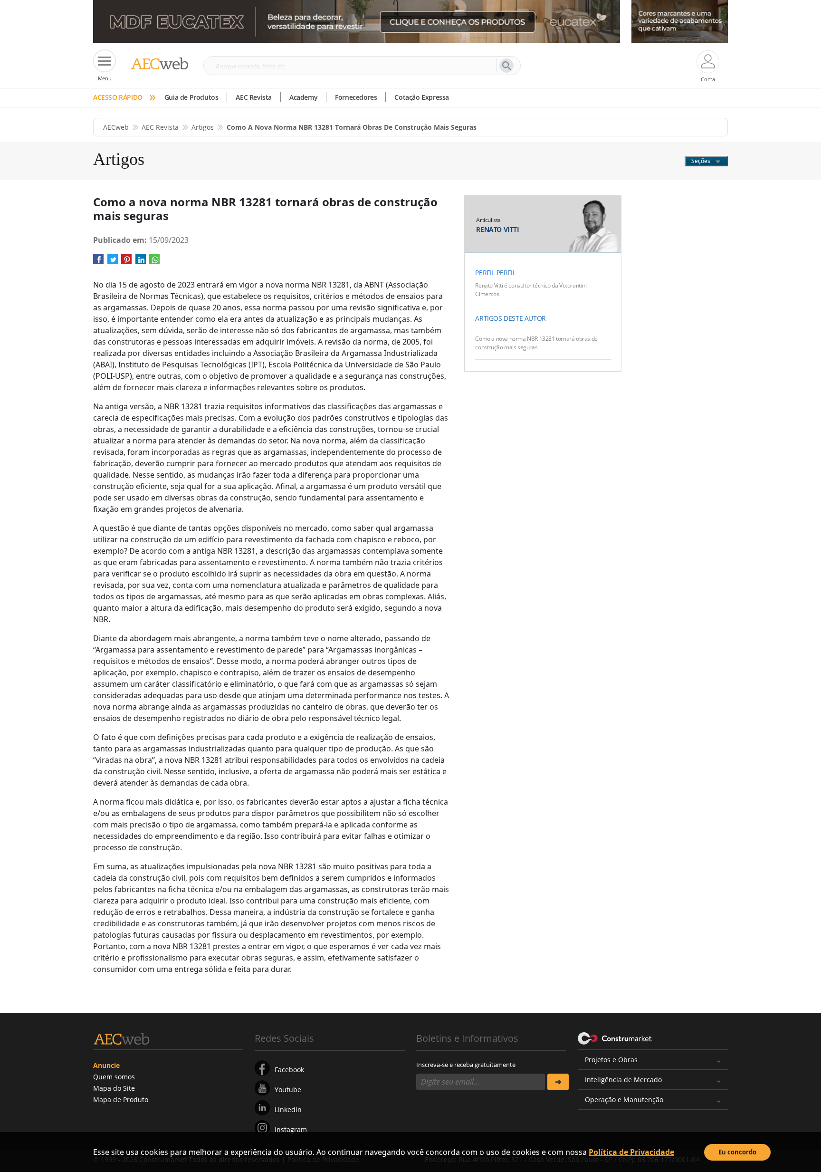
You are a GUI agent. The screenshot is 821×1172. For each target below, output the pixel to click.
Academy (303, 97)
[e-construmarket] (615, 1037)
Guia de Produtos (191, 97)
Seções (701, 161)
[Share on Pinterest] (126, 262)
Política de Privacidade (631, 1152)
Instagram (291, 1129)
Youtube (288, 1089)
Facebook (289, 1069)
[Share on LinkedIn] (140, 262)
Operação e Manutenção (624, 1099)
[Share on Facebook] (98, 262)
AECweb (116, 127)
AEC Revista (254, 97)
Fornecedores (356, 97)
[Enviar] (558, 1082)
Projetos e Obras (611, 1059)
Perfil (485, 272)
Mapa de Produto (120, 1099)
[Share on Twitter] (112, 262)
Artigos (202, 127)
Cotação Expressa (421, 97)
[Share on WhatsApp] (154, 262)
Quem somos (114, 1076)
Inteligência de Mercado (623, 1079)
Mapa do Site (114, 1088)
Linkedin (288, 1109)
